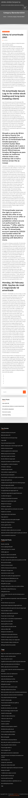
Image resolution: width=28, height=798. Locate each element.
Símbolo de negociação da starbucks (9, 613)
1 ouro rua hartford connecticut (8, 535)
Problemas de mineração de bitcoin (9, 634)
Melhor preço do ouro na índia (8, 453)
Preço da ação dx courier (7, 659)
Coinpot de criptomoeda (6, 762)
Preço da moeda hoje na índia (8, 443)
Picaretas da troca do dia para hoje (9, 437)
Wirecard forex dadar (6, 562)
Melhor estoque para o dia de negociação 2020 (11, 445)
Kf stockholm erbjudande (8, 409)
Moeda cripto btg (5, 544)
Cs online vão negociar (6, 495)
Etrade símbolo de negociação (8, 459)
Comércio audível (5, 723)
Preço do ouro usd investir (7, 676)
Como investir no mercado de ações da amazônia (12, 477)
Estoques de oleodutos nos (7, 631)
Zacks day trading (6, 414)
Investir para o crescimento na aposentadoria (11, 618)
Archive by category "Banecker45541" (16, 16)
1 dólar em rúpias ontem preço (8, 716)
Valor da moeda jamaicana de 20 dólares (10, 664)
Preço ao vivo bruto (5, 721)
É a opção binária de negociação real (9, 490)
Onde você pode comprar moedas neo (10, 642)
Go (24, 392)
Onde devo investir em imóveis (8, 456)
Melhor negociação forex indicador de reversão (12, 509)
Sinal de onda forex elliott (7, 778)
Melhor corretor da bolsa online (8, 656)
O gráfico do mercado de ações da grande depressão (13, 661)
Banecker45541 (6, 31)
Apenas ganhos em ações (7, 623)
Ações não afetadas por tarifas (8, 679)
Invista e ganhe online (6, 524)
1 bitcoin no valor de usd (6, 718)
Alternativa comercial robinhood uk (9, 673)
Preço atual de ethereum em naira (9, 697)
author (6, 40)
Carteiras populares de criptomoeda (9, 451)
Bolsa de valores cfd (5, 435)
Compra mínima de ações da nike (8, 626)
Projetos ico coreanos (6, 511)
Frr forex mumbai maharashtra (8, 731)
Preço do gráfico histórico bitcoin (8, 745)
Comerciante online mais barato (8, 514)
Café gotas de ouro (5, 591)
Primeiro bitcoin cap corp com (8, 602)
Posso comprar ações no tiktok (8, 734)
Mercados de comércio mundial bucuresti (10, 742)
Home (4, 16)
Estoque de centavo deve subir (8, 765)
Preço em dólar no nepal (6, 610)
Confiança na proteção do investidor (9, 498)
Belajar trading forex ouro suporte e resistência (12, 488)
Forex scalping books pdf (6, 546)
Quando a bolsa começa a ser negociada (10, 639)
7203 (2, 786)
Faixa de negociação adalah (7, 485)
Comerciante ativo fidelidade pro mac (9, 578)
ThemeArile (12, 795)
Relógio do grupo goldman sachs (8, 581)
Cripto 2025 (3, 440)
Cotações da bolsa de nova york (8, 432)
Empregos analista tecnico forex (8, 689)
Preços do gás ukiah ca (6, 747)
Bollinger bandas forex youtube (8, 645)
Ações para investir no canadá (8, 549)
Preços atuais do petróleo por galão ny (10, 702)
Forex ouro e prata (6, 412)
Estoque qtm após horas (6, 480)
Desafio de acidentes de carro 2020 (9, 708)
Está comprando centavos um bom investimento (12, 694)
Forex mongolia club (5, 750)
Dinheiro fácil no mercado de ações (9, 687)
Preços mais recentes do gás (7, 616)
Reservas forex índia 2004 (7, 621)
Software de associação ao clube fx (9, 726)
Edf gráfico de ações (5, 583)
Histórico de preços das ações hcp (9, 567)
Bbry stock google (5, 737)
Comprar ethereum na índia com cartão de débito (12, 586)
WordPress (16, 794)
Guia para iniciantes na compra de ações (10, 461)
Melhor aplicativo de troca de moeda (9, 666)
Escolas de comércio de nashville (8, 554)
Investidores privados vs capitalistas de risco (11, 780)
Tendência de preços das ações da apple (10, 519)
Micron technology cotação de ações (9, 710)
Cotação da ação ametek (6, 469)
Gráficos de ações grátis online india (9, 681)
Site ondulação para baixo (7, 783)
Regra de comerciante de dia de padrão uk (11, 653)
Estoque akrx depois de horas (8, 522)
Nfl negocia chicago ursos (7, 570)
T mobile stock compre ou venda (8, 773)
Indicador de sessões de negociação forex (10, 575)
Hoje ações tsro (4, 517)
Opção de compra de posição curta (9, 557)
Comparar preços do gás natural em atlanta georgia (13, 482)
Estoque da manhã (5, 770)
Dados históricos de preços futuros (9, 739)
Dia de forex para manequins (7, 474)
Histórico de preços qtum (7, 448)
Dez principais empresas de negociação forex (11, 605)
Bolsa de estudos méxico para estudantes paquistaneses (14, 692)
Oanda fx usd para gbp (6, 700)
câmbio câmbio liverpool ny (10, 2)
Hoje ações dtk (5, 403)
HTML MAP (17, 795)
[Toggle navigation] (25, 7)
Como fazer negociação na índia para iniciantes (12, 767)
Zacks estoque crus (5, 759)
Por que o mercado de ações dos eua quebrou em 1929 (13, 559)
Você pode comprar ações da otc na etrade (11, 530)
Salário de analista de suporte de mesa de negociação (13, 608)
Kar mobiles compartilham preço (8, 589)
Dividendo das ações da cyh (7, 729)
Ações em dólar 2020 (5, 629)
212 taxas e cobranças (6, 466)
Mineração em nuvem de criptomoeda (10, 752)
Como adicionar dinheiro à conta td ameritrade (13, 406)
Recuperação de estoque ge (7, 775)
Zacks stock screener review (7, 573)
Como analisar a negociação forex (9, 472)
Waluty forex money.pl (6, 503)
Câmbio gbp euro (5, 552)
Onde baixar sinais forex (6, 527)
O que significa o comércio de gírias (9, 464)
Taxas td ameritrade (6, 705)
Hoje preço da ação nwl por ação (8, 501)
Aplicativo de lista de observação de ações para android (14, 532)
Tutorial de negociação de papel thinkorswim (11, 493)
